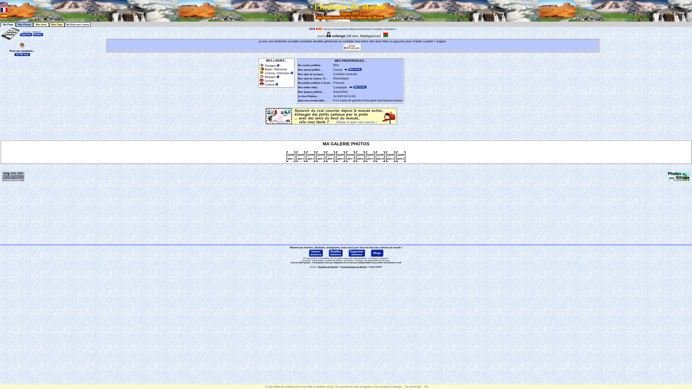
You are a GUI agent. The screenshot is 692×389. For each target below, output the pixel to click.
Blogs (353, 29)
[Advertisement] (676, 81)
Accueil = (324, 267)
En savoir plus (413, 386)
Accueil (327, 29)
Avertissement (364, 29)
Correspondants (341, 29)
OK (426, 386)
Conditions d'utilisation (384, 29)
